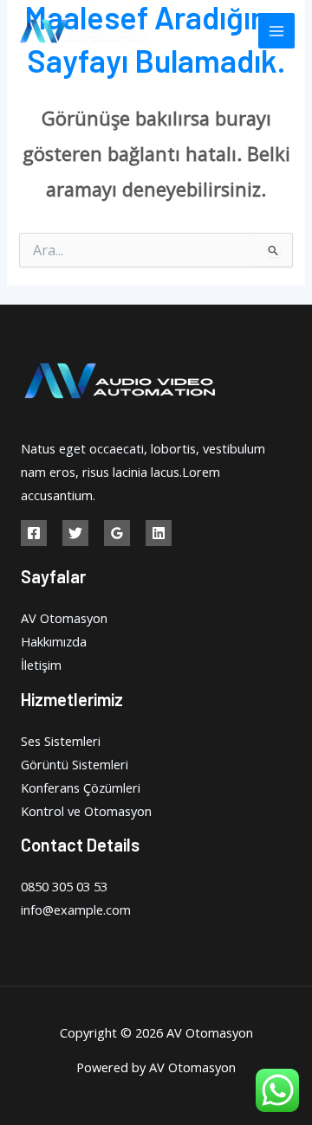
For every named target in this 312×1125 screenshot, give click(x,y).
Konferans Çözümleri (80, 787)
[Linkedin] (159, 533)
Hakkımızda (54, 641)
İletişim (41, 664)
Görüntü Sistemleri (74, 764)
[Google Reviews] (117, 533)
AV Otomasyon (64, 618)
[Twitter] (75, 533)
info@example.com (76, 909)
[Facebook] (34, 533)
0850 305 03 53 (64, 886)
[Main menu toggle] (276, 31)
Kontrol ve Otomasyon (86, 811)
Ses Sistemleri (61, 740)
